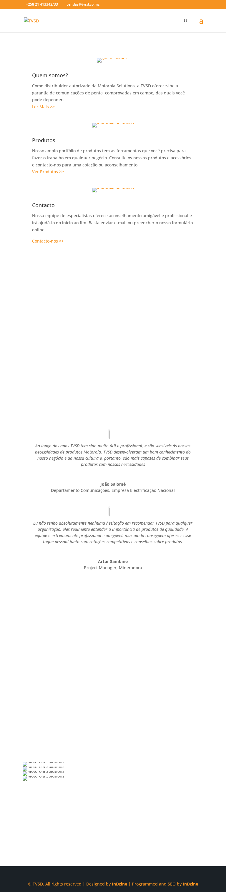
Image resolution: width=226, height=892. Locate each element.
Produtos (43, 140)
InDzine (119, 884)
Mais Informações (53, 707)
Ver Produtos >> (48, 171)
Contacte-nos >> (48, 241)
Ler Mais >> (43, 106)
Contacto (43, 205)
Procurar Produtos (54, 365)
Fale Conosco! (113, 835)
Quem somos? (50, 75)
